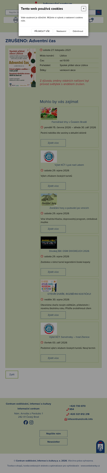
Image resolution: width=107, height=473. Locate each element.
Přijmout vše (42, 31)
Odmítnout (78, 31)
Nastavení (61, 31)
